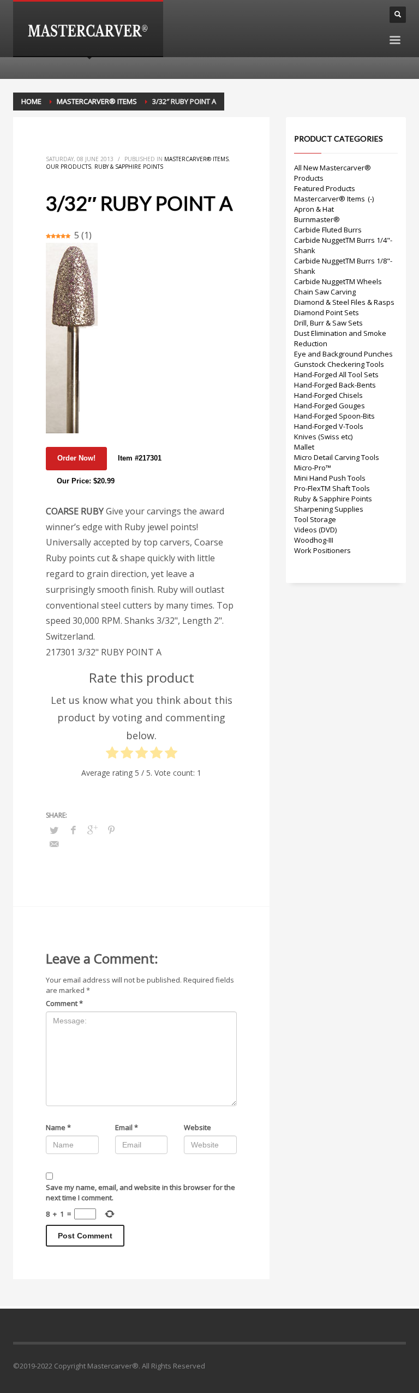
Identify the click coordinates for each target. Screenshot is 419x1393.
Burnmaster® (317, 219)
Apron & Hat (314, 209)
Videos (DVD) (315, 530)
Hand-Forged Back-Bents (335, 385)
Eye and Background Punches (343, 354)
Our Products (68, 166)
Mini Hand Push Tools (330, 478)
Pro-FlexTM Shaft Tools (332, 488)
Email (126, 1127)
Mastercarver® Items (196, 159)
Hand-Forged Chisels (328, 395)
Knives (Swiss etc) (323, 436)
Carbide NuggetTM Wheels (338, 281)
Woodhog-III (313, 540)
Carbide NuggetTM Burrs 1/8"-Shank (343, 266)
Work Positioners (322, 550)
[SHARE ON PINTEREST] (111, 829)
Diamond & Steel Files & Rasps (344, 302)
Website (197, 1127)
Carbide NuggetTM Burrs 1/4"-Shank (343, 245)
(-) (371, 199)
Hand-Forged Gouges (329, 405)
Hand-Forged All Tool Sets (336, 374)
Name (58, 1127)
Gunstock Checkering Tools (339, 364)
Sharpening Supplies (328, 509)
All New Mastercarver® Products (332, 173)
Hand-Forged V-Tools (328, 426)
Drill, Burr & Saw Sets (328, 323)
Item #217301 (139, 458)
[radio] (112, 755)
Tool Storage (315, 519)
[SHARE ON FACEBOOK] (73, 829)
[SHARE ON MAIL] (54, 844)
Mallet (304, 447)
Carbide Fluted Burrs (328, 230)
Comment (64, 1003)
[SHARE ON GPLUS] (92, 829)
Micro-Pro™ (312, 467)
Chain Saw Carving (325, 292)
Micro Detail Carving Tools (336, 457)
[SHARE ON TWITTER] (54, 830)
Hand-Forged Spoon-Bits (334, 416)
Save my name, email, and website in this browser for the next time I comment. (140, 1192)
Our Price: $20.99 (86, 481)
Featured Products (324, 188)
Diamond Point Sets (326, 312)
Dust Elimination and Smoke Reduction (340, 338)
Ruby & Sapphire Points (128, 166)
